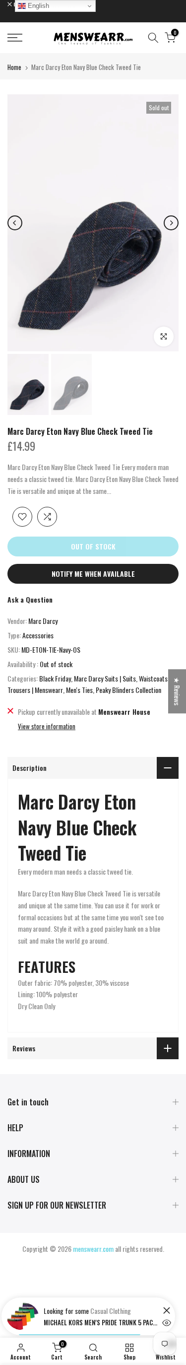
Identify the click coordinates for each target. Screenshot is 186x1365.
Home (14, 67)
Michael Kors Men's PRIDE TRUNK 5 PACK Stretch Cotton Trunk (101, 1322)
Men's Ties (79, 689)
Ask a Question (30, 599)
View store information (46, 726)
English (37, 5)
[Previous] (14, 222)
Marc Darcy (43, 620)
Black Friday (55, 678)
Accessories (38, 635)
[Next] (171, 222)
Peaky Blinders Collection (128, 689)
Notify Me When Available (93, 573)
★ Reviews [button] (177, 691)
